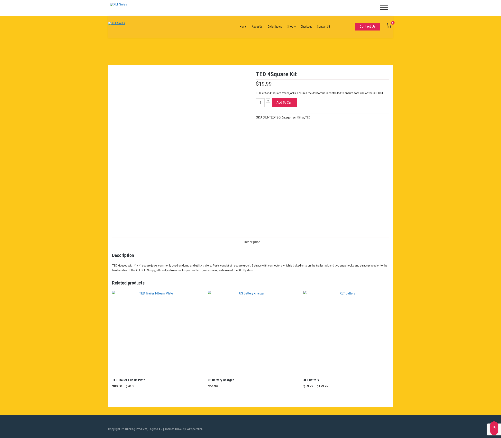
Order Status (275, 26)
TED (307, 117)
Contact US (323, 26)
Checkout (306, 26)
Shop (290, 26)
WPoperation (195, 429)
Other (300, 117)
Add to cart (284, 102)
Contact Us (368, 26)
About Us (257, 26)
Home (243, 26)
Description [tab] (252, 242)
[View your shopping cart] (389, 26)
